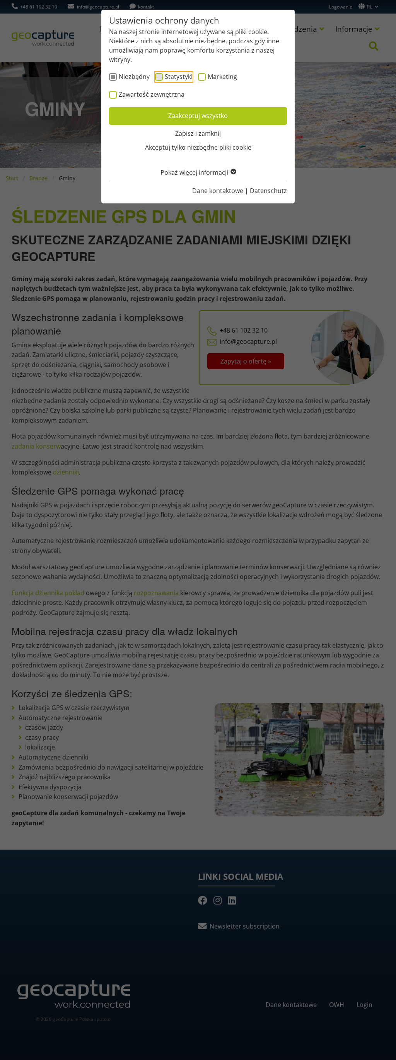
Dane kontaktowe (217, 190)
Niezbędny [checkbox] (134, 76)
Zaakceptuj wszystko (198, 115)
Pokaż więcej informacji (195, 172)
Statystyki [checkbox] (179, 76)
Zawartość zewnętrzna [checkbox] (151, 94)
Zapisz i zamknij (198, 133)
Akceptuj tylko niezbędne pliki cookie (198, 147)
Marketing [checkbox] (222, 76)
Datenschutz (268, 190)
